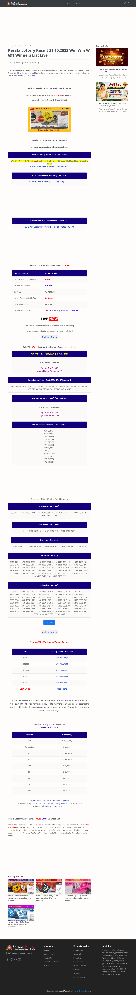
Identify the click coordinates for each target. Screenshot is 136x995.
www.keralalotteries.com (55, 806)
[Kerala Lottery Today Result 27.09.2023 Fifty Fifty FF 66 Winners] (49, 886)
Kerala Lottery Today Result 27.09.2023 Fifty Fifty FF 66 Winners (47, 898)
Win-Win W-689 (62, 670)
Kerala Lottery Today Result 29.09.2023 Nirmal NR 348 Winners (19, 924)
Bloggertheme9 (84, 991)
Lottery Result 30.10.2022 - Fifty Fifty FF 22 (49, 181)
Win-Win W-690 (62, 664)
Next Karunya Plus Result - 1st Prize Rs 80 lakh (49, 801)
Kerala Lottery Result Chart (24, 76)
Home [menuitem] (69, 3)
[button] (125, 3)
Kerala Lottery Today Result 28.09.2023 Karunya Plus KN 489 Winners (20, 898)
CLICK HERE (62, 689)
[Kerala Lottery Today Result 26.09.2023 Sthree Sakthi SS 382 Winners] (78, 886)
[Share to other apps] (38, 63)
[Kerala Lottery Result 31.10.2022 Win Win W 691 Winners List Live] (49, 119)
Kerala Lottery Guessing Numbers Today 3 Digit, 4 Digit (112, 104)
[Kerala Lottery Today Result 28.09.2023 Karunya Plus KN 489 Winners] (21, 886)
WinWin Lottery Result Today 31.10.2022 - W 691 (49, 166)
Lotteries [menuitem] (78, 3)
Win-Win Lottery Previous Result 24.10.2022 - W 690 (49, 227)
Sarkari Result (64, 991)
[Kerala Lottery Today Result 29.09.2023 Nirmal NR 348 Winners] (21, 913)
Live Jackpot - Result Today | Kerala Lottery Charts (113, 70)
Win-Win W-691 (62, 658)
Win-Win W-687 (62, 682)
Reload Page (49, 337)
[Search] (128, 3)
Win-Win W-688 (62, 676)
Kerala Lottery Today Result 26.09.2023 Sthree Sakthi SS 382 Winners (77, 898)
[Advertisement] (68, 25)
